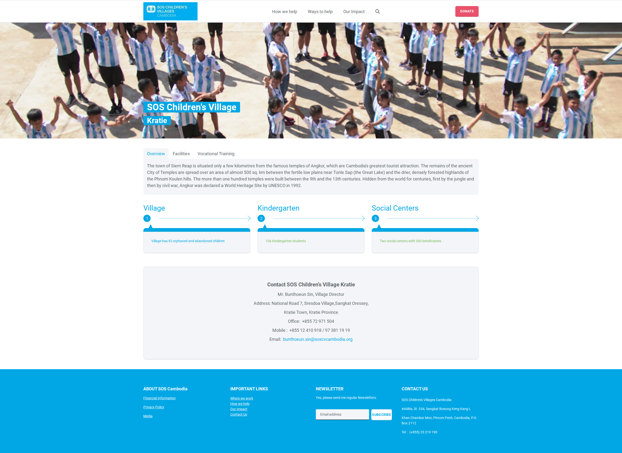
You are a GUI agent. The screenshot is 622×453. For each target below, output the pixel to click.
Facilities (181, 153)
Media (148, 416)
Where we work (241, 398)
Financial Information (159, 398)
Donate (467, 11)
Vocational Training (216, 153)
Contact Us (238, 414)
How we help (284, 11)
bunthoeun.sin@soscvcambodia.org (318, 339)
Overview (156, 153)
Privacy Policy (153, 407)
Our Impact (354, 11)
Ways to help (320, 11)
